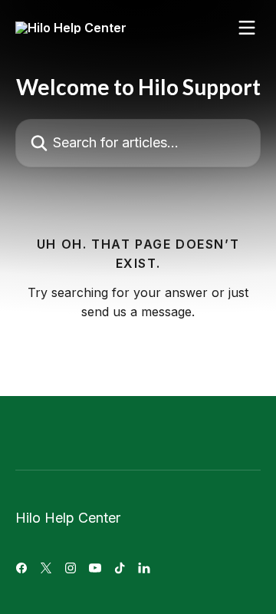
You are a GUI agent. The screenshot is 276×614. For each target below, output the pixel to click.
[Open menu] (247, 27)
